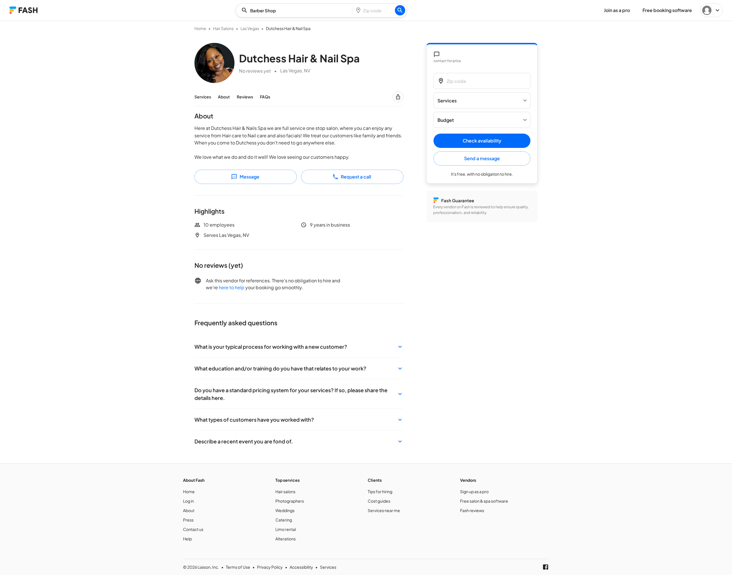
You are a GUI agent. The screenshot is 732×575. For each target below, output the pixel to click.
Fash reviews (472, 510)
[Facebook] (545, 567)
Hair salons (285, 491)
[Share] (398, 96)
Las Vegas (249, 28)
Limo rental (285, 529)
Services (202, 96)
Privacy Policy (270, 567)
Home (200, 28)
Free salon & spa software (484, 500)
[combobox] (295, 10)
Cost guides (379, 500)
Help (187, 538)
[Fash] (23, 10)
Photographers (289, 500)
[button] (298, 346)
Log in (188, 500)
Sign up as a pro (474, 491)
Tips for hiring (380, 491)
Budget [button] (445, 120)
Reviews (245, 96)
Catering (283, 519)
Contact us (193, 529)
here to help (231, 287)
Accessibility (301, 567)
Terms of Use (238, 567)
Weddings (285, 510)
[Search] (400, 10)
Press (188, 519)
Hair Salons (223, 28)
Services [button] (447, 101)
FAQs (265, 96)
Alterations (285, 538)
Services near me (384, 510)
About (224, 96)
